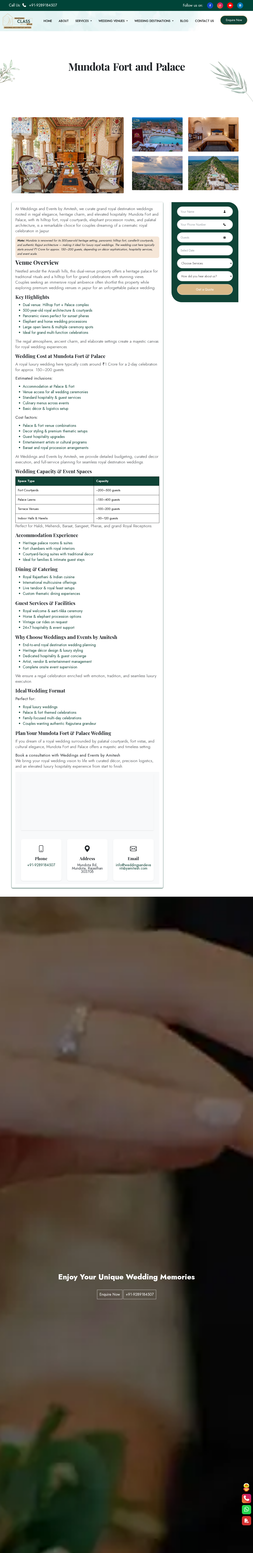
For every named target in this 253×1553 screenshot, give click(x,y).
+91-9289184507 (41, 865)
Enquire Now (234, 20)
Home (48, 21)
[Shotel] (68, 155)
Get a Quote (205, 289)
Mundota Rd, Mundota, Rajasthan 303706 (87, 868)
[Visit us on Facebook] (210, 5)
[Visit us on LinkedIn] (240, 5)
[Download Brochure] (246, 1520)
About (64, 21)
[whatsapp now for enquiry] (246, 1509)
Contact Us (204, 21)
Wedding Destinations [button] (152, 21)
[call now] (246, 1498)
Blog (184, 21)
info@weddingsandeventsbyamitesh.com (133, 866)
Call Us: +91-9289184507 (33, 5)
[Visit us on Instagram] (220, 5)
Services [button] (82, 21)
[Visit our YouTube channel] (229, 5)
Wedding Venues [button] (112, 21)
